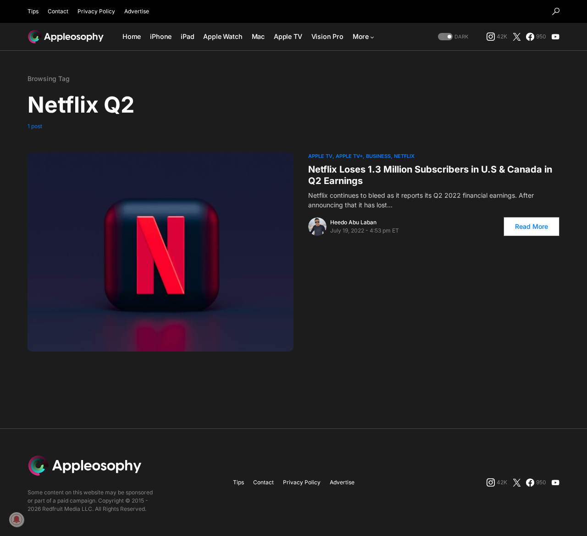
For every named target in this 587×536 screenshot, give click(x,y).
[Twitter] (517, 36)
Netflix (404, 156)
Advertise (136, 11)
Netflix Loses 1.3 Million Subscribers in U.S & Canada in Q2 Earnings (430, 175)
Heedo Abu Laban (353, 222)
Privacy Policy (96, 11)
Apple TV (320, 156)
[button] (555, 11)
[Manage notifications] (16, 519)
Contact (58, 11)
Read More (531, 226)
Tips (33, 11)
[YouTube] (555, 36)
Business (378, 156)
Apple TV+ (349, 156)
